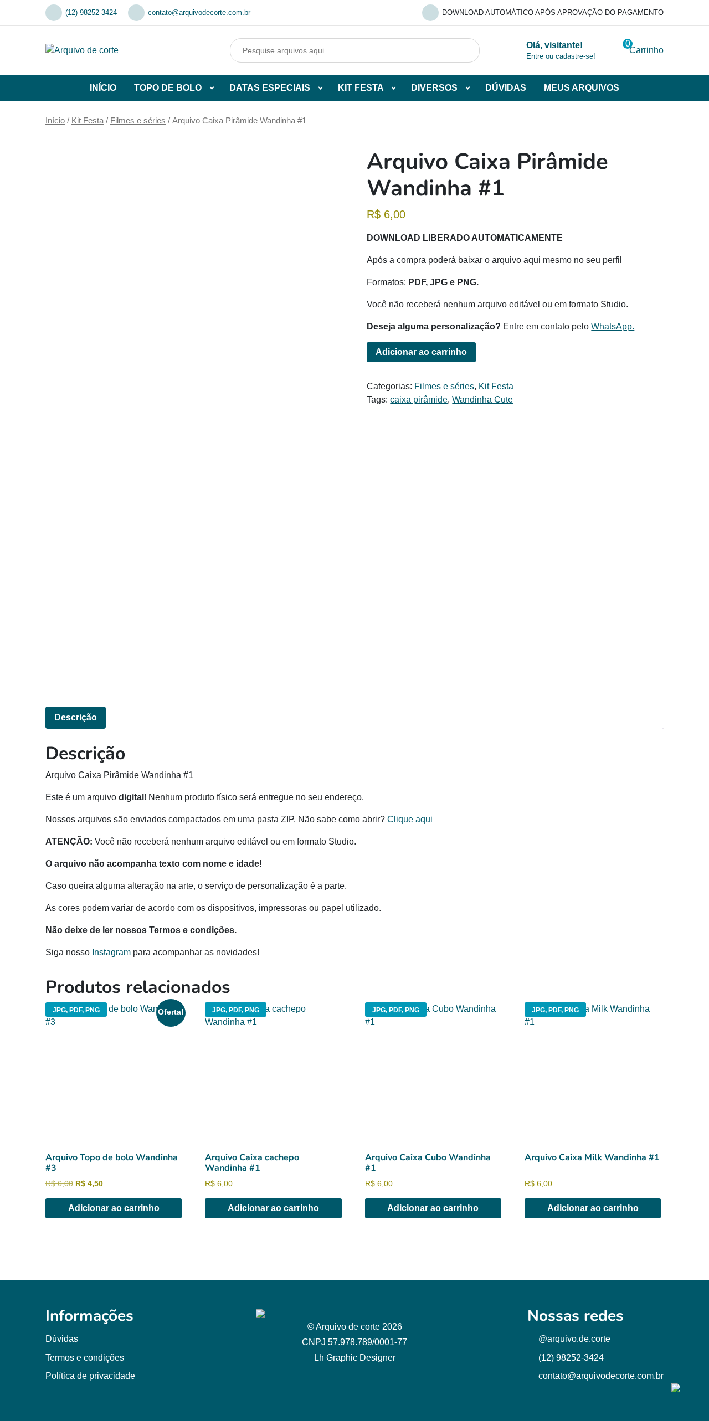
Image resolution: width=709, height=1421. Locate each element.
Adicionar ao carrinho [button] (114, 1208)
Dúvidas (61, 1338)
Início (55, 120)
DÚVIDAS (505, 87)
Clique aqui (410, 819)
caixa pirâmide (419, 399)
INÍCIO (103, 87)
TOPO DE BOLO (168, 87)
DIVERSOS (434, 87)
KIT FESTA (361, 87)
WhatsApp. (612, 326)
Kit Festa (87, 120)
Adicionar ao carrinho (421, 352)
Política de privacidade (90, 1376)
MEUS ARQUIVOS (581, 87)
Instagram (111, 952)
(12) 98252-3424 (91, 12)
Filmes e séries (138, 120)
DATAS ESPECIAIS (269, 87)
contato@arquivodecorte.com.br (199, 12)
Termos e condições (84, 1357)
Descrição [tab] (75, 717)
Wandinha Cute (482, 399)
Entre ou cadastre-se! (560, 56)
